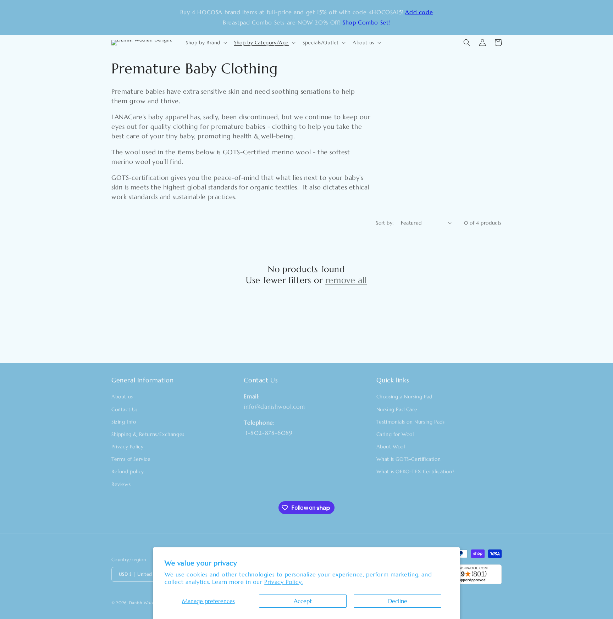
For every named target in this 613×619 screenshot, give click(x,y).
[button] (206, 42)
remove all (346, 280)
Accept (303, 600)
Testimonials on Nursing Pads (410, 422)
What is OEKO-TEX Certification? (415, 471)
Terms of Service (131, 459)
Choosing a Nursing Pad (404, 396)
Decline (397, 600)
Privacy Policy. (283, 581)
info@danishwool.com (274, 406)
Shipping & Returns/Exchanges (147, 434)
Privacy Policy (127, 446)
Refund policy (127, 471)
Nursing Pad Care (397, 409)
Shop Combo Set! (366, 22)
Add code (419, 12)
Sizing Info (123, 422)
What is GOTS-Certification (408, 459)
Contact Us (124, 409)
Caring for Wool (395, 434)
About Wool (390, 446)
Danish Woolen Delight (152, 602)
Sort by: (384, 223)
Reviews (121, 484)
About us (122, 396)
